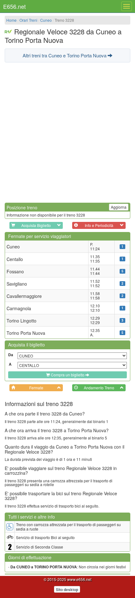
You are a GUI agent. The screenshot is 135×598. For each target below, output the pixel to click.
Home (11, 20)
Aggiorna (119, 207)
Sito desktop (67, 589)
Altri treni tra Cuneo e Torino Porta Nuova (65, 55)
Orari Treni (28, 20)
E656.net (14, 6)
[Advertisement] (67, 132)
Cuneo (46, 20)
